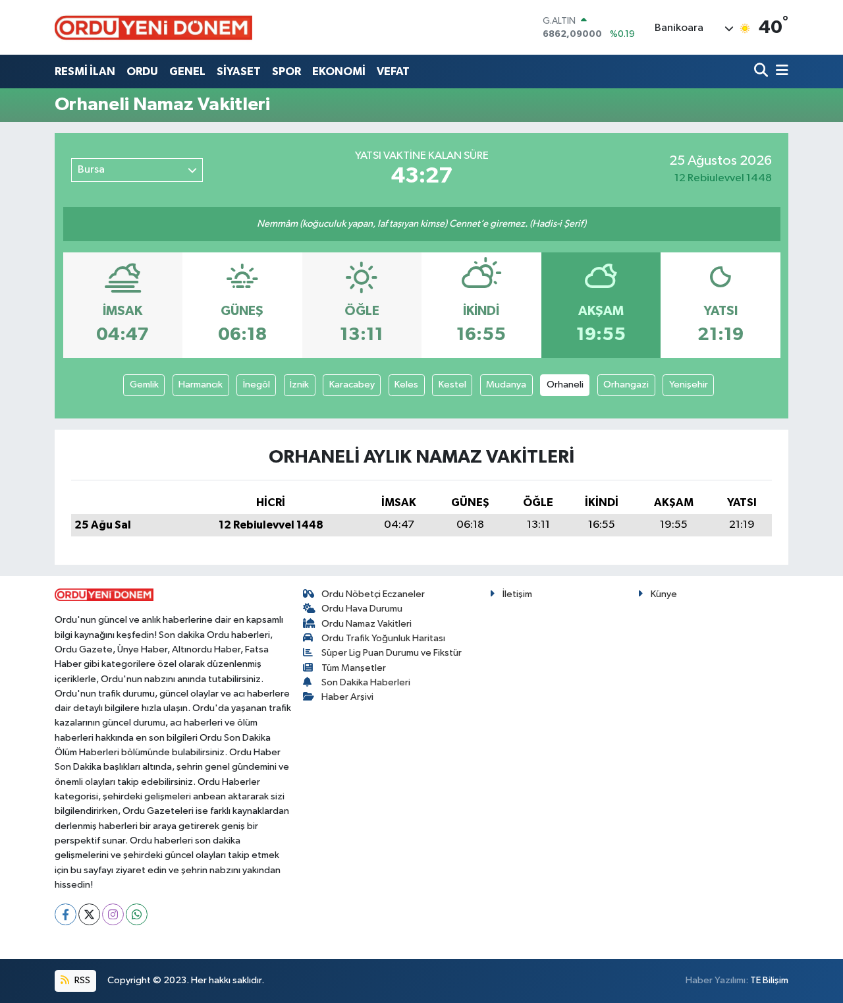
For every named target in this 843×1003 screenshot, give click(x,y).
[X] (89, 914)
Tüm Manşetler (353, 668)
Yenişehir (688, 384)
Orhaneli (565, 384)
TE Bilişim (769, 980)
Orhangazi (626, 384)
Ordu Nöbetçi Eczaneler (373, 594)
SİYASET (239, 71)
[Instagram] (113, 914)
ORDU (142, 71)
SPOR (286, 71)
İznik (299, 384)
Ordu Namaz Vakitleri (366, 624)
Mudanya (506, 384)
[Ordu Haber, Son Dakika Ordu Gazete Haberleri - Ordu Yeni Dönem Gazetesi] (153, 27)
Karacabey (352, 384)
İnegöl (256, 384)
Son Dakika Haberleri (365, 682)
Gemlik (144, 384)
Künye (664, 594)
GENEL (187, 71)
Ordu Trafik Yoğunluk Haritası (383, 638)
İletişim (517, 594)
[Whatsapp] (137, 914)
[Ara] (762, 71)
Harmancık (200, 384)
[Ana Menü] (780, 71)
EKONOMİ (339, 71)
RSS (81, 980)
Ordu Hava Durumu (361, 609)
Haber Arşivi (347, 697)
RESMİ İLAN (85, 71)
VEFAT (393, 71)
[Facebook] (65, 914)
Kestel (452, 384)
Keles (406, 384)
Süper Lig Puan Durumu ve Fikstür (391, 653)
